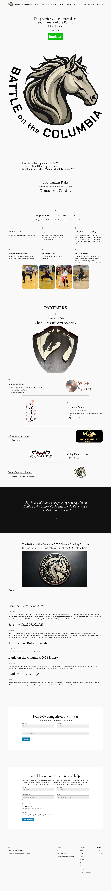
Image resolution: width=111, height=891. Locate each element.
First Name (24, 723)
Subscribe (26, 739)
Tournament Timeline (55, 190)
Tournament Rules (55, 182)
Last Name (59, 723)
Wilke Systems (16, 384)
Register (55, 37)
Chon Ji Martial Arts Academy (55, 323)
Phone (58, 794)
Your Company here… (20, 472)
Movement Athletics (18, 436)
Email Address (26, 730)
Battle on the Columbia (23, 4)
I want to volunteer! (28, 819)
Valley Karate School (77, 454)
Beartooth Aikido (75, 407)
